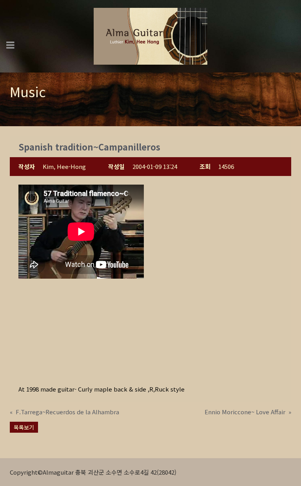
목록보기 (24, 427)
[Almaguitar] (150, 35)
